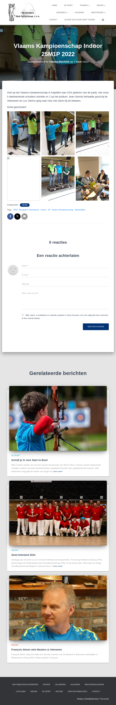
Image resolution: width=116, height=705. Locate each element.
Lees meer (58, 471)
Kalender (79, 13)
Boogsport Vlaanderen (29, 210)
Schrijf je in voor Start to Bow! (79, 20)
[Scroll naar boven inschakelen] (110, 699)
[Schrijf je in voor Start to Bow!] (58, 418)
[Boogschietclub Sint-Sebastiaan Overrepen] (23, 12)
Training (84, 5)
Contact (53, 20)
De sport (68, 5)
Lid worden (60, 685)
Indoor (43, 210)
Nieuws (100, 5)
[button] (89, 5)
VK (49, 210)
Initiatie (46, 685)
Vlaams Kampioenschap (62, 210)
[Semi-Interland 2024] (58, 513)
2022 (15, 210)
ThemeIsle (104, 699)
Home (54, 5)
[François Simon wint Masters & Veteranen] (58, 608)
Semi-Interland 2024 (23, 555)
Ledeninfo (61, 13)
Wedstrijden (97, 13)
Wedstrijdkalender (94, 685)
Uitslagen (21, 691)
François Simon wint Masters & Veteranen (36, 649)
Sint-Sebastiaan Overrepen (25, 685)
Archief (59, 691)
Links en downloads (77, 691)
